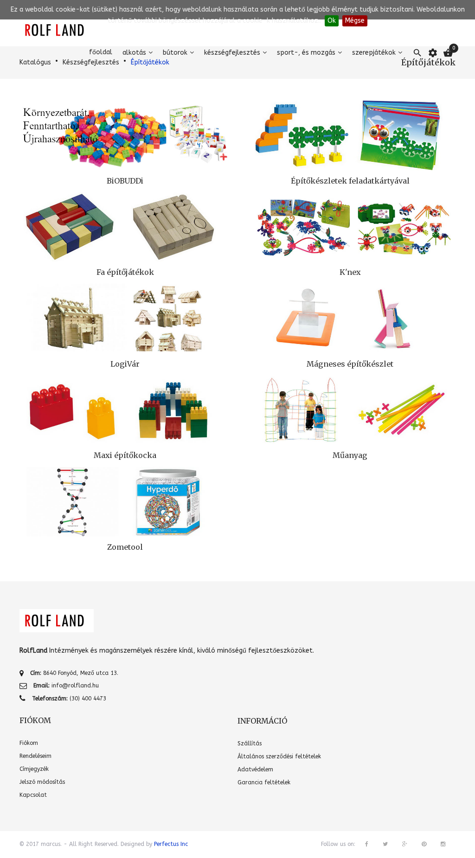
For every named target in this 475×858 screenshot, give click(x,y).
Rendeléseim (35, 756)
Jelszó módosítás (42, 782)
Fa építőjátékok (125, 272)
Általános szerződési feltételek (279, 756)
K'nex (350, 272)
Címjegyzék (34, 769)
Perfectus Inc (171, 844)
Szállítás (250, 743)
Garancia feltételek (264, 782)
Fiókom (28, 743)
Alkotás (134, 53)
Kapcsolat (33, 795)
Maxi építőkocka (125, 455)
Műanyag (350, 455)
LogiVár (125, 364)
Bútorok (175, 53)
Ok (331, 21)
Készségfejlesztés (232, 53)
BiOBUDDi (125, 180)
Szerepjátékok (374, 53)
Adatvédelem (255, 769)
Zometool (125, 547)
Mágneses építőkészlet (350, 364)
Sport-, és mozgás (306, 53)
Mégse (355, 21)
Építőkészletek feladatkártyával (350, 180)
